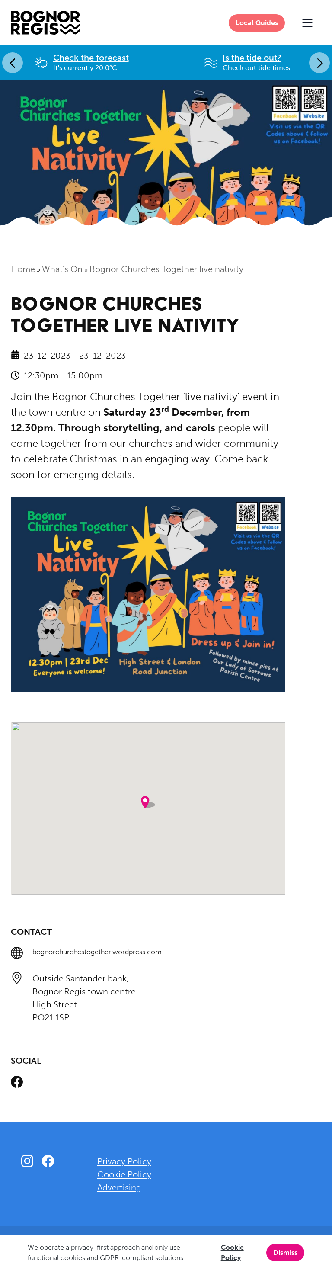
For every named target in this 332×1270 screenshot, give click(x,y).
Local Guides (257, 23)
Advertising (119, 1187)
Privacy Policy (124, 1161)
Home (23, 269)
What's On (62, 269)
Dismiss (285, 1252)
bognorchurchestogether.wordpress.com (97, 952)
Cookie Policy (232, 1252)
